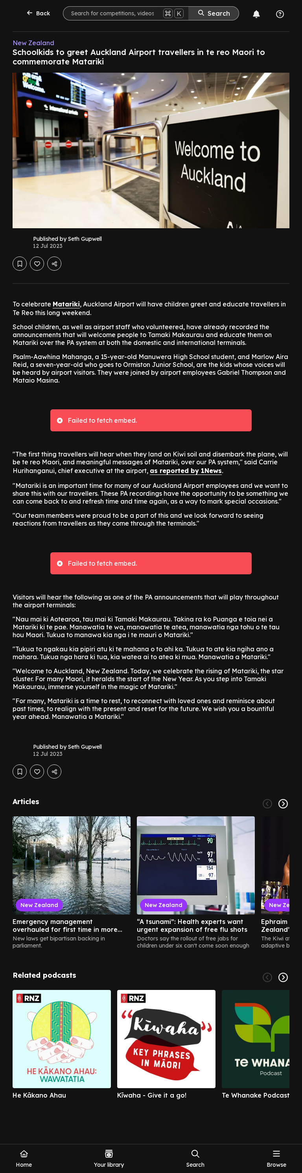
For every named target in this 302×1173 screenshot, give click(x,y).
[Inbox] (256, 14)
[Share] (54, 264)
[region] (151, 882)
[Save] (20, 264)
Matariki (66, 304)
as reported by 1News (186, 471)
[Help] (280, 14)
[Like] (37, 264)
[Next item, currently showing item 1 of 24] (283, 803)
